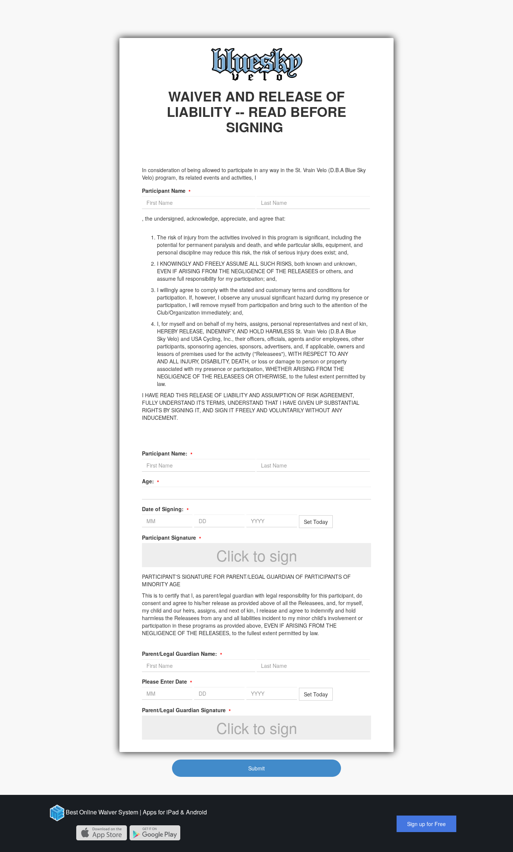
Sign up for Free (426, 824)
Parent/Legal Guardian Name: (182, 653)
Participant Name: (167, 453)
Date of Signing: (165, 509)
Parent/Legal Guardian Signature (186, 710)
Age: (150, 481)
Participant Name (166, 190)
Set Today (316, 521)
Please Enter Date (167, 681)
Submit (256, 768)
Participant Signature (171, 537)
